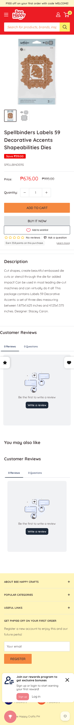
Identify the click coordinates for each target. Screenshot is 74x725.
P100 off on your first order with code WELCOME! (37, 3)
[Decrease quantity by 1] (24, 192)
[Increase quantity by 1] (46, 192)
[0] (66, 14)
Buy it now (37, 221)
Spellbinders (14, 165)
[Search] (65, 27)
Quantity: (11, 192)
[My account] (58, 14)
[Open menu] (6, 14)
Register (17, 659)
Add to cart (37, 208)
